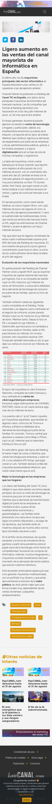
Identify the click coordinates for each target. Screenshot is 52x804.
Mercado (16, 624)
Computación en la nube (23, 617)
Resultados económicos (23, 630)
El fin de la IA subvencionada (37, 708)
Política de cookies (15, 757)
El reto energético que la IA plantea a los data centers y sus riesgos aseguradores (12, 714)
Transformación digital (22, 636)
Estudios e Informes (21, 605)
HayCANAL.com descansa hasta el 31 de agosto (12, 684)
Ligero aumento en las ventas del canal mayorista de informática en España (25, 60)
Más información (26, 794)
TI (40, 617)
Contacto (35, 763)
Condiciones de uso (24, 752)
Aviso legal (37, 757)
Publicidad (18, 763)
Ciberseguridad (19, 611)
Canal (37, 605)
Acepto (26, 800)
